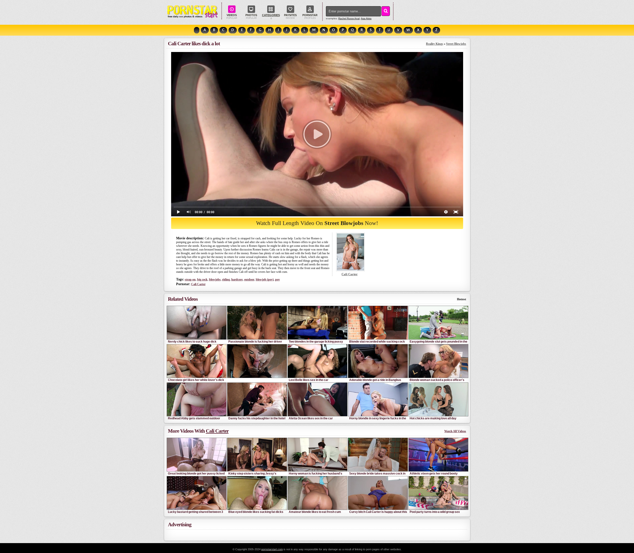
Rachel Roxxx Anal (349, 18)
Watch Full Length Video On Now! (317, 223)
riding (226, 279)
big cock (202, 279)
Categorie (271, 15)
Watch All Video (455, 431)
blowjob (215, 279)
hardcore (237, 279)
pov (277, 279)
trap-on (190, 279)
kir (366, 18)
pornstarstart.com (272, 549)
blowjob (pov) (265, 279)
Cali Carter (198, 284)
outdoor (249, 279)
